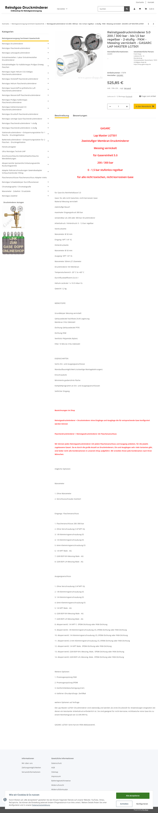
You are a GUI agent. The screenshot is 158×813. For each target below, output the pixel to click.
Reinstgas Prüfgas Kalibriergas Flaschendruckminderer (14, 101)
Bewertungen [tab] (80, 115)
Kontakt (151, 2)
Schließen (124, 804)
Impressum (56, 776)
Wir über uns (27, 763)
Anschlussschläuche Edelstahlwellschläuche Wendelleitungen (20, 157)
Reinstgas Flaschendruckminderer (16, 48)
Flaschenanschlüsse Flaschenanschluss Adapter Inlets (24, 177)
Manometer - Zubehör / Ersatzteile (16, 191)
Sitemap (54, 772)
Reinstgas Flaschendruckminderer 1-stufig (19, 123)
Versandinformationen (31, 772)
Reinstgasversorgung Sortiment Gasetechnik (21, 38)
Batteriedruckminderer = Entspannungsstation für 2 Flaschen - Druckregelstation (23, 140)
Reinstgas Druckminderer (12, 43)
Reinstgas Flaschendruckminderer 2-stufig (19, 128)
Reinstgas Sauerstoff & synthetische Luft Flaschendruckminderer (18, 89)
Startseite (140, 2)
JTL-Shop (145, 810)
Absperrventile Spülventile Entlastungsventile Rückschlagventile (21, 164)
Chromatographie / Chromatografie (16, 186)
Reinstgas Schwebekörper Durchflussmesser (20, 182)
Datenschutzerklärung (41, 805)
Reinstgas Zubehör (10, 196)
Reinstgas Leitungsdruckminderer (16, 53)
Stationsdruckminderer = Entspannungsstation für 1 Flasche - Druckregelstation (23, 133)
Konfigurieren (142, 804)
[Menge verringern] (110, 106)
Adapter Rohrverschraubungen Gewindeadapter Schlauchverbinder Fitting (22, 171)
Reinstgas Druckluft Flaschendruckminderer (20, 114)
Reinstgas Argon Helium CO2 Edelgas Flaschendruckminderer (17, 73)
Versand (127, 88)
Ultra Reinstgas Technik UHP (13, 151)
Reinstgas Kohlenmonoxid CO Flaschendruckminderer (14, 108)
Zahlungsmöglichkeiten (31, 767)
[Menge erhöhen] (127, 106)
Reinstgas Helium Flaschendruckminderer (19, 83)
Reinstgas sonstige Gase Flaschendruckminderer (22, 119)
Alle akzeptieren (133, 796)
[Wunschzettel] (140, 9)
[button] (134, 9)
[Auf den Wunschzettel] (98, 36)
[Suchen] (127, 9)
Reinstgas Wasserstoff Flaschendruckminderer (21, 95)
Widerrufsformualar (59, 789)
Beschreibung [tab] (62, 115)
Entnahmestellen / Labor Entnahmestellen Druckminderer (19, 58)
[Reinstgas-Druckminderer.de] (26, 9)
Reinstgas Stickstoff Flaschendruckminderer (20, 79)
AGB (53, 767)
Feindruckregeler (9, 147)
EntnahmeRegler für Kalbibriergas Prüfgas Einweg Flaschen (23, 65)
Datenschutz (56, 763)
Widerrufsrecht (57, 785)
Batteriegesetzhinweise (61, 780)
